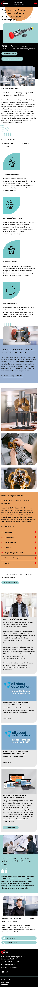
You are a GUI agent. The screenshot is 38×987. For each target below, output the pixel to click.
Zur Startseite (6, 980)
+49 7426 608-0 (12, 942)
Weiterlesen (11, 827)
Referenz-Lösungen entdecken (13, 376)
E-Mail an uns (11, 938)
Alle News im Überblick (10, 582)
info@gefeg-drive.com (9, 967)
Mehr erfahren (9, 526)
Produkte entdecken (9, 54)
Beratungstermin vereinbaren (12, 59)
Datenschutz (5, 984)
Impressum (5, 982)
